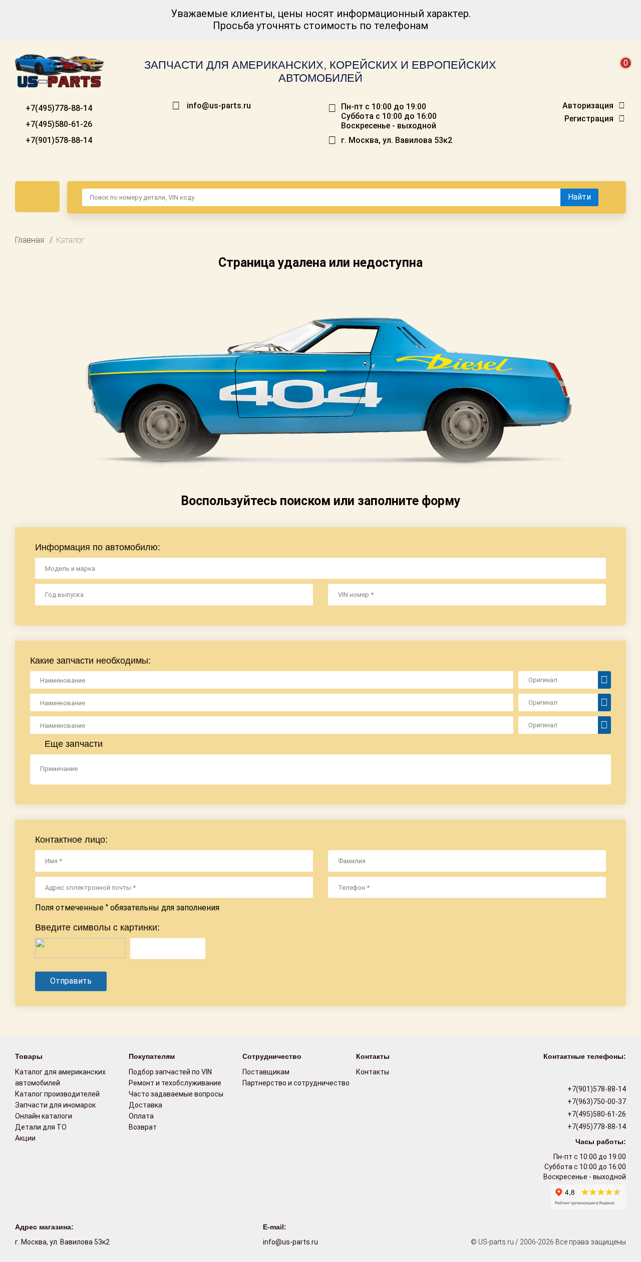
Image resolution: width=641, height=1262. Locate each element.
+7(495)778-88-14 (58, 108)
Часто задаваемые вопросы (176, 1094)
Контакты (372, 1072)
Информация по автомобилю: (97, 547)
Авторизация (587, 106)
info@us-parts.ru (219, 106)
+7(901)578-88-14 (58, 140)
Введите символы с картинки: (97, 927)
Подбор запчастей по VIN (170, 1072)
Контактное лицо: (71, 840)
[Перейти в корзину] (619, 75)
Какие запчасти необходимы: (90, 661)
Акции (25, 1138)
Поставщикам (265, 1072)
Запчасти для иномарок (55, 1105)
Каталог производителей (57, 1094)
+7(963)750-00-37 (596, 1101)
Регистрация (588, 119)
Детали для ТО (41, 1127)
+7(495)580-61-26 (58, 124)
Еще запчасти (72, 744)
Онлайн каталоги (43, 1116)
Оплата (141, 1116)
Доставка (145, 1105)
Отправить (71, 981)
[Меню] (37, 196)
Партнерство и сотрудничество (296, 1083)
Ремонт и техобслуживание (175, 1083)
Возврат (143, 1127)
